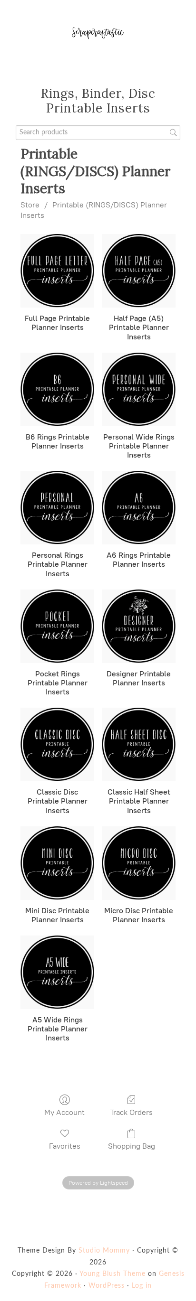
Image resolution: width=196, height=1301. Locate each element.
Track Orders (131, 1112)
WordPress (106, 1285)
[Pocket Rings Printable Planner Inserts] (57, 626)
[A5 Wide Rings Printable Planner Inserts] (57, 972)
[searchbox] (98, 132)
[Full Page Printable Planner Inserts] (57, 271)
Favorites (64, 1146)
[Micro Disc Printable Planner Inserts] (139, 863)
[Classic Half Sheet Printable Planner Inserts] (139, 744)
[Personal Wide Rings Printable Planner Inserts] (139, 389)
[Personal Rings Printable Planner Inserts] (57, 507)
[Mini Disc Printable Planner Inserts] (57, 863)
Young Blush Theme (112, 1274)
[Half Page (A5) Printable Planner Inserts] (139, 271)
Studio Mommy (104, 1250)
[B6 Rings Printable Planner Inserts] (57, 389)
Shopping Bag (131, 1146)
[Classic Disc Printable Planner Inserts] (57, 744)
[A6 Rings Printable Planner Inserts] (139, 507)
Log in (142, 1285)
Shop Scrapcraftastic (98, 33)
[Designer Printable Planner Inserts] (139, 626)
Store (29, 204)
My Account (64, 1112)
